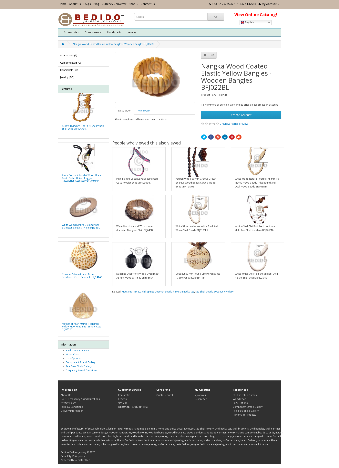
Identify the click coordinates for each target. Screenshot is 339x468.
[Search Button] (215, 17)
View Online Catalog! (255, 14)
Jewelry (132, 32)
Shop (132, 4)
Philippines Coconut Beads (157, 291)
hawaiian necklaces (183, 291)
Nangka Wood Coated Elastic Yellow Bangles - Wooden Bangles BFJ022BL (113, 44)
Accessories (71, 32)
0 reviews (225, 123)
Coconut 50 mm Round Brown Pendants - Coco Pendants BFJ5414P (82, 276)
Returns (122, 399)
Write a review (240, 123)
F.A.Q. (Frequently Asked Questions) (80, 399)
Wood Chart (72, 354)
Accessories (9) (68, 55)
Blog (96, 4)
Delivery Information (72, 410)
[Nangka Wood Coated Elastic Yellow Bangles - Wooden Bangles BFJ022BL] (155, 77)
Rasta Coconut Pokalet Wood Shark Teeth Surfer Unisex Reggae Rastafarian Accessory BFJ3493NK (81, 178)
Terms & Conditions (72, 407)
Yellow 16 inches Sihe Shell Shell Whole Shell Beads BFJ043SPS (83, 127)
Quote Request (164, 395)
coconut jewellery (223, 291)
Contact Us (148, 4)
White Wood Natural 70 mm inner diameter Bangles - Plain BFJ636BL (81, 226)
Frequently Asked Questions (81, 370)
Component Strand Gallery (80, 362)
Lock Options (73, 358)
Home (63, 4)
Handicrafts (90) (69, 70)
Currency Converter (114, 4)
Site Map (123, 403)
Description (124, 110)
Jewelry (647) (67, 77)
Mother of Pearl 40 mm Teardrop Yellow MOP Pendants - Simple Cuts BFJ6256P (81, 326)
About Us (75, 4)
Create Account (241, 115)
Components (93, 32)
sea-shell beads (204, 291)
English (249, 22)
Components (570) (70, 62)
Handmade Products (244, 414)
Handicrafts (114, 32)
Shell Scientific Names (77, 350)
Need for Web (82, 460)
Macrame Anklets (131, 291)
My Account (201, 395)
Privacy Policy (68, 403)
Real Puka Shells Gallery (79, 366)
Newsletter (201, 399)
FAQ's (87, 4)
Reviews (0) (144, 110)
